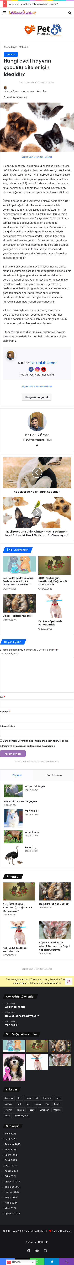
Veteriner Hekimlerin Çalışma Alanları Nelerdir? (34, 4)
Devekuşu (31, 847)
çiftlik (7, 1115)
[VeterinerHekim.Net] (22, 12)
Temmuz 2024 (13, 1186)
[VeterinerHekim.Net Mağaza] (37, 29)
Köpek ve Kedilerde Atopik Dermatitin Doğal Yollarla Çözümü (54, 946)
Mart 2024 (10, 1208)
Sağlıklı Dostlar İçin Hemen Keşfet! (37, 157)
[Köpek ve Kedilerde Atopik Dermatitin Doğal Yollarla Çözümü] (55, 930)
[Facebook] (31, 369)
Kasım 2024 (11, 1170)
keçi (28, 1104)
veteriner (44, 1110)
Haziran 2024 (12, 1192)
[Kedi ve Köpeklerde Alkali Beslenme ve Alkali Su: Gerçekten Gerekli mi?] (19, 565)
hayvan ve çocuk (37, 397)
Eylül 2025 (10, 1139)
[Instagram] (37, 369)
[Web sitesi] (37, 445)
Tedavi (32, 1110)
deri (19, 1098)
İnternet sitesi (7, 726)
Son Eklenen (54, 775)
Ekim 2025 (10, 1133)
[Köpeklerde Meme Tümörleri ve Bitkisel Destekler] (14, 1067)
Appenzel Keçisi (35, 786)
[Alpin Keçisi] (13, 836)
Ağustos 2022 (12, 1213)
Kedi (19, 1104)
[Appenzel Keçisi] (13, 791)
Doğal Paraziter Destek (17, 616)
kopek (38, 1104)
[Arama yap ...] (69, 14)
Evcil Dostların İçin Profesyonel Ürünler (37, 82)
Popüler (17, 775)
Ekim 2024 (10, 1176)
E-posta (5, 711)
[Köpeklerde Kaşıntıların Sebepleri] (37, 472)
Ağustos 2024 (12, 1181)
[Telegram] (51, 1261)
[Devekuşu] (13, 855)
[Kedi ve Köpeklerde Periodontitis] (54, 606)
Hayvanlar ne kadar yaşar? (20, 801)
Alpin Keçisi (32, 832)
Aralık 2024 (11, 1165)
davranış (8, 1098)
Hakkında (43, 1242)
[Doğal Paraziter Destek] (19, 603)
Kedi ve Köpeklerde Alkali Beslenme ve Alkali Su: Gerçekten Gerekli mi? (18, 581)
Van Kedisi (31, 811)
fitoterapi (47, 1098)
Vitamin (57, 1110)
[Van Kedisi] (13, 818)
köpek (57, 1104)
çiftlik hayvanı (21, 1115)
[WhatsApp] (37, 1261)
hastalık (8, 1104)
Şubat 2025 (11, 1155)
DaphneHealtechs (61, 1231)
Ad (2, 697)
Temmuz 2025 (12, 1144)
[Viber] (66, 1261)
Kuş (47, 1104)
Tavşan (20, 1110)
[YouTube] (43, 369)
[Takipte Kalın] (69, 981)
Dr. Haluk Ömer (11, 91)
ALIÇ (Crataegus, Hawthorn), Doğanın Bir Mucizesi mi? (53, 581)
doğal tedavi (32, 1098)
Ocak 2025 (11, 1160)
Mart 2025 (10, 1149)
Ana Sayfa (11, 47)
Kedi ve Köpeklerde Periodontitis (50, 623)
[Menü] (4, 14)
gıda (58, 1098)
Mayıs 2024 (11, 1197)
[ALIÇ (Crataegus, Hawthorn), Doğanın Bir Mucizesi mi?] (54, 565)
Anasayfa (31, 1242)
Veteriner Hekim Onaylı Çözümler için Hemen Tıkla (37, 761)
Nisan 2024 (11, 1202)
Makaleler (24, 47)
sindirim (8, 1110)
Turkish (16, 1262)
